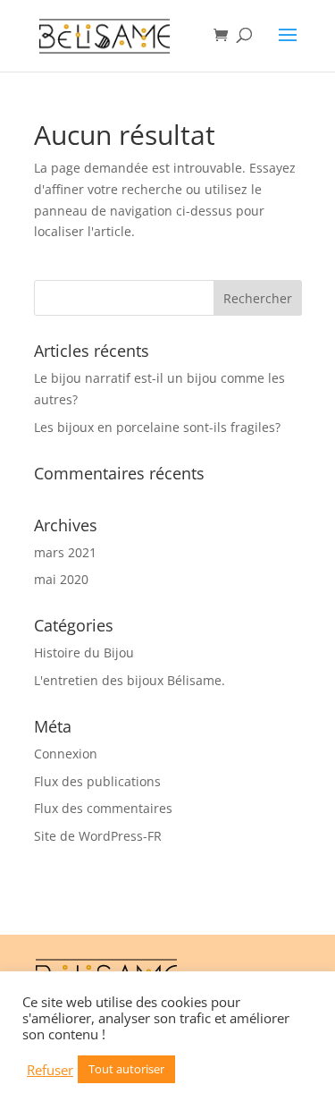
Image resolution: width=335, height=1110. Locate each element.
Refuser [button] (50, 1070)
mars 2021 (65, 552)
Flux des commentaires (103, 808)
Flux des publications (97, 781)
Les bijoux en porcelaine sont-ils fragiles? (157, 427)
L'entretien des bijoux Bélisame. (129, 680)
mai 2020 (61, 579)
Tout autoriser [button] (126, 1069)
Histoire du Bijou (84, 652)
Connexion (65, 753)
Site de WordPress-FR (98, 835)
